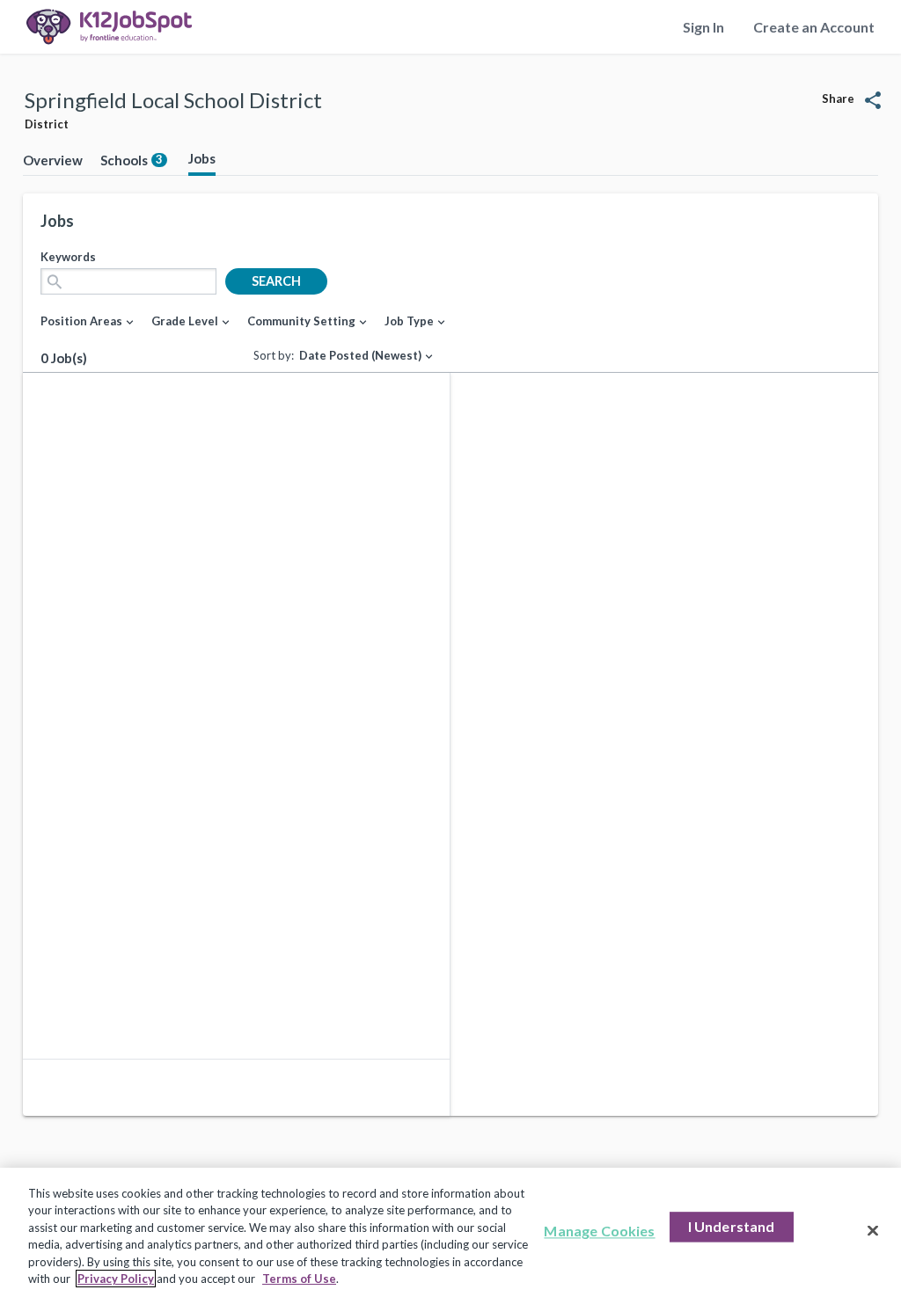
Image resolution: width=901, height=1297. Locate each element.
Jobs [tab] (202, 158)
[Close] (872, 1231)
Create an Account (814, 26)
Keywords (68, 257)
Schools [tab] (131, 160)
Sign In (703, 26)
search (276, 280)
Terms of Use (299, 1278)
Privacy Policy (115, 1278)
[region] (450, 1232)
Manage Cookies (599, 1231)
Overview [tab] (53, 160)
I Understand (731, 1227)
